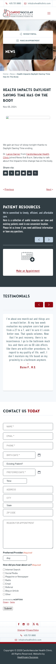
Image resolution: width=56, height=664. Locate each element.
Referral (9, 587)
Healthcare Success (27, 657)
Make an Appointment (28, 271)
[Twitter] (11, 173)
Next (48, 189)
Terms (12, 602)
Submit (8, 608)
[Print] (29, 173)
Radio (8, 580)
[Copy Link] (35, 173)
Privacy (6, 602)
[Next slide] (49, 239)
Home (5, 74)
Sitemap (21, 630)
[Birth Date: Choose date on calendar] (39, 455)
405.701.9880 (15, 3)
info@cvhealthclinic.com (39, 3)
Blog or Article (12, 590)
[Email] (23, 173)
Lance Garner (13, 153)
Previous (9, 189)
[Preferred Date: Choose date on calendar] (39, 472)
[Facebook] (5, 173)
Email (8, 583)
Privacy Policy (32, 630)
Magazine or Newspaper (16, 576)
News (12, 74)
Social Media (11, 573)
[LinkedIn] (17, 173)
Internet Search (12, 569)
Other (8, 594)
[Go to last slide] (39, 239)
